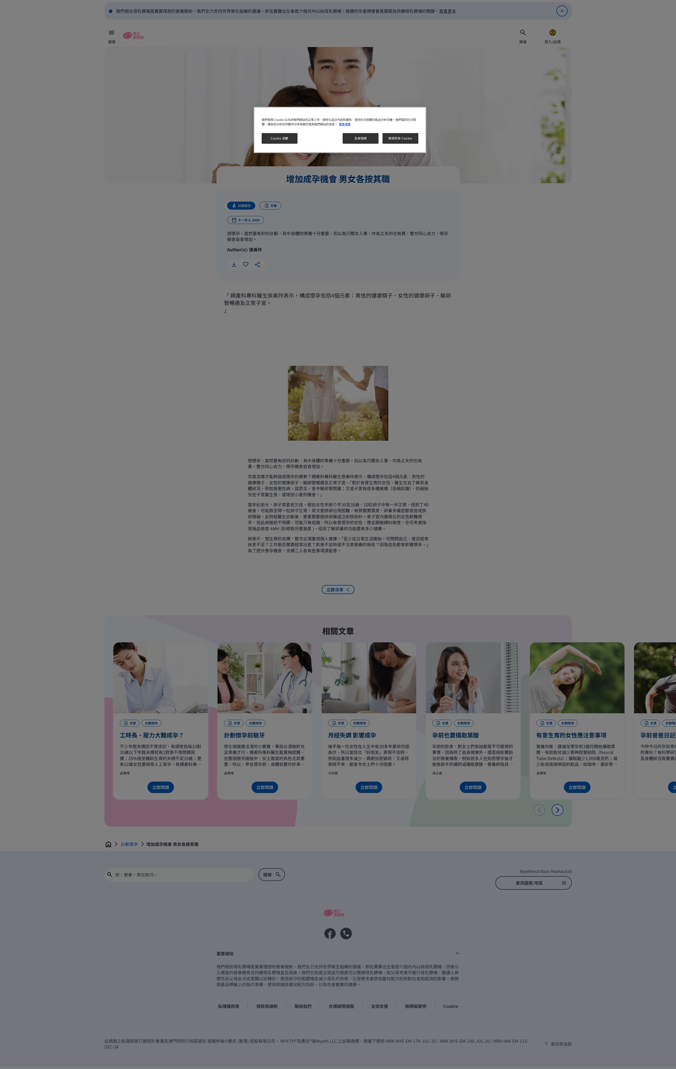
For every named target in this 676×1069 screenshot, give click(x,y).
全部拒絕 (360, 138)
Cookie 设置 (279, 138)
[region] (340, 130)
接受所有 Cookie (400, 138)
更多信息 (345, 124)
